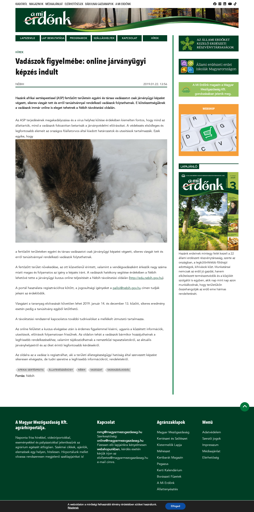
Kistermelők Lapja (169, 445)
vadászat (96, 369)
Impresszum (210, 445)
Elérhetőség (210, 457)
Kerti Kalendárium (169, 470)
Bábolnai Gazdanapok (99, 4)
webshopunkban (108, 449)
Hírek (155, 38)
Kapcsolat (129, 38)
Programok (78, 38)
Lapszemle (27, 38)
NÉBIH (19, 84)
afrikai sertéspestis (31, 369)
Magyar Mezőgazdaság (173, 432)
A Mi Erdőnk (123, 4)
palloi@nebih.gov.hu (127, 288)
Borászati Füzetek (169, 476)
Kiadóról (21, 4)
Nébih (81, 369)
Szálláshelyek (104, 38)
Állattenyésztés (167, 489)
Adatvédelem (211, 432)
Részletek (73, 508)
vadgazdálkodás (118, 369)
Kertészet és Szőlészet (172, 438)
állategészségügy (61, 369)
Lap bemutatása (53, 38)
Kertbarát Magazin (170, 457)
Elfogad (175, 506)
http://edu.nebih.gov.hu (146, 278)
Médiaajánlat (54, 4)
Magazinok (36, 4)
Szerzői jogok (211, 438)
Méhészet (163, 451)
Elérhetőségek (74, 4)
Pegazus (162, 464)
